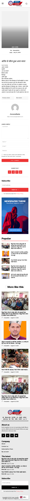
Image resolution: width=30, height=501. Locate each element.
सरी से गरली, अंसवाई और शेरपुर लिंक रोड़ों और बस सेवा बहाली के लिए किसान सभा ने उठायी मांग (19, 276)
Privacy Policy (19, 193)
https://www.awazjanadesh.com (15, 116)
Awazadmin (16, 50)
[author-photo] (3, 318)
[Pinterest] (16, 172)
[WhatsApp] (20, 172)
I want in (14, 189)
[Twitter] (13, 172)
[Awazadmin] (15, 107)
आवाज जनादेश (15, 47)
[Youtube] (16, 435)
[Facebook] (9, 172)
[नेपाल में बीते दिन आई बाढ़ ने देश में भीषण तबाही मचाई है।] (6, 261)
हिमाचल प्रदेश (4, 463)
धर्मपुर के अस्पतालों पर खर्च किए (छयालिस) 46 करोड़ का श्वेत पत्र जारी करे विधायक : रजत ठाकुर (19, 253)
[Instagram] (7, 435)
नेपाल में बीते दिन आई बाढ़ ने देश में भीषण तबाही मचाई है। (15, 369)
